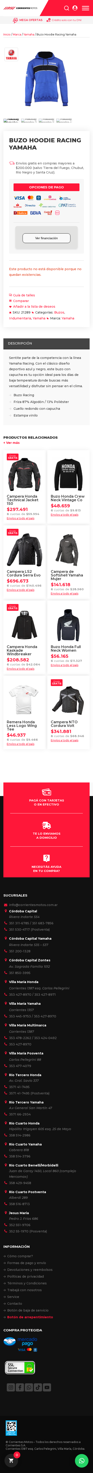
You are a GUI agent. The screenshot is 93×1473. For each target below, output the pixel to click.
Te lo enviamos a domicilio (46, 835)
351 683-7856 (42, 923)
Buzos (59, 312)
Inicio (7, 34)
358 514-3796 (19, 1156)
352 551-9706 (19, 1225)
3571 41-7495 (19, 1087)
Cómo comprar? (20, 1256)
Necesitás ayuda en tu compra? (46, 869)
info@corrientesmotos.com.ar (33, 905)
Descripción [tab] (20, 343)
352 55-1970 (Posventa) (28, 1231)
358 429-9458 (20, 1183)
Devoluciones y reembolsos (30, 1270)
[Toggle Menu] (85, 8)
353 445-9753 (20, 1016)
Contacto (14, 1304)
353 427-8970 (20, 995)
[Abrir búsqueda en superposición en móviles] (66, 8)
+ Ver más (11, 443)
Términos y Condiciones (27, 1283)
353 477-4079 (20, 1066)
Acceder (74, 8)
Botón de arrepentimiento (30, 1317)
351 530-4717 (19, 929)
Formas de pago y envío (26, 1263)
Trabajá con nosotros (24, 1290)
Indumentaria (20, 318)
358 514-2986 (19, 1135)
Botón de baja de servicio (28, 1310)
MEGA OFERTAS (30, 20)
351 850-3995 (19, 973)
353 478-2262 (20, 1038)
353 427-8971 (45, 995)
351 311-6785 (19, 923)
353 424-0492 (45, 1038)
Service (13, 1297)
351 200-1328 (19, 951)
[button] (81, 1461)
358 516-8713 (19, 1204)
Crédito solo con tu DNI (66, 20)
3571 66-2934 (20, 1114)
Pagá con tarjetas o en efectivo (46, 802)
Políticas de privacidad (25, 1276)
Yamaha (28, 34)
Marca (17, 34)
